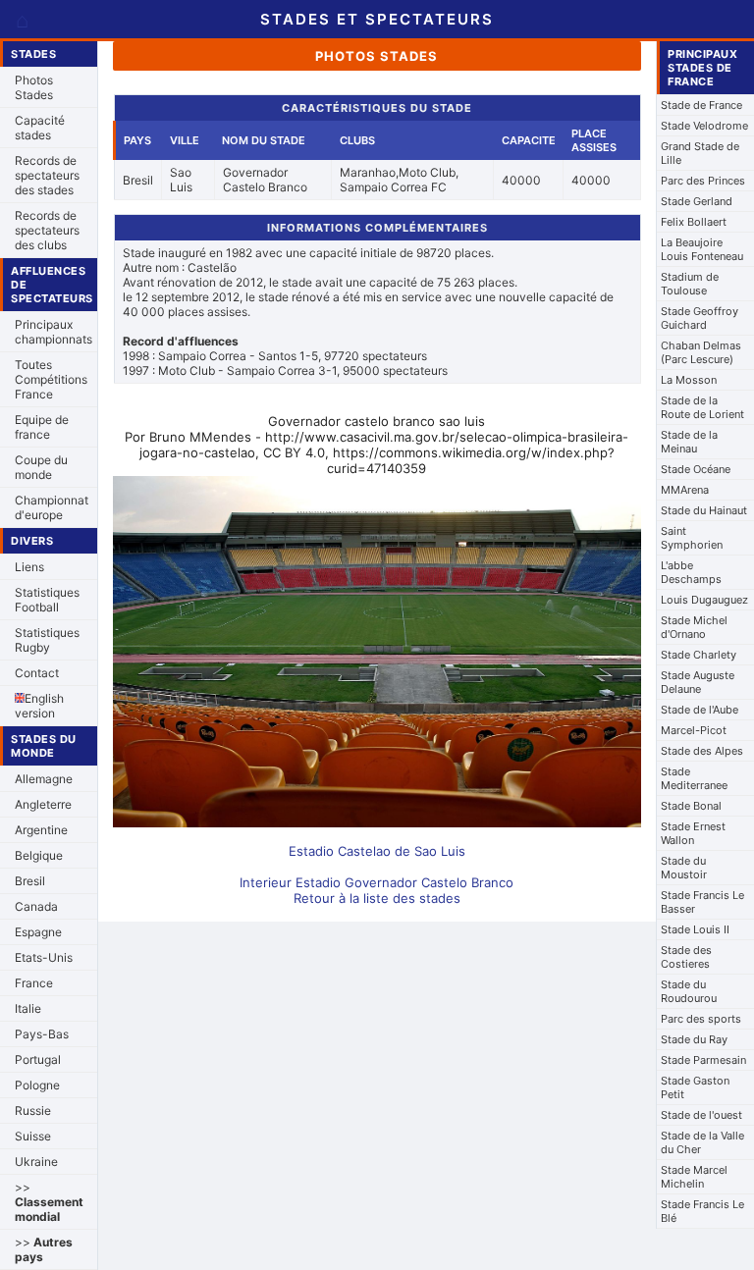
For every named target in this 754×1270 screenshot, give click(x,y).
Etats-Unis (44, 957)
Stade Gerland (696, 201)
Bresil (30, 880)
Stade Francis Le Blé (702, 1211)
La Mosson (689, 380)
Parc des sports (701, 1019)
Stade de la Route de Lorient (702, 407)
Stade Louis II (695, 929)
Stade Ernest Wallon (693, 833)
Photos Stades (34, 87)
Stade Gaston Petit (695, 1087)
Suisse (33, 1136)
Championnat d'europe (51, 507)
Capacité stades (40, 127)
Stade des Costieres (686, 957)
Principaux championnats (53, 331)
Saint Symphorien (692, 538)
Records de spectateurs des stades (47, 175)
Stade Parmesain (703, 1060)
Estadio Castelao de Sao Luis (377, 851)
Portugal (38, 1059)
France (34, 983)
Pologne (37, 1085)
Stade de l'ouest (701, 1115)
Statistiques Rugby (47, 640)
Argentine (41, 829)
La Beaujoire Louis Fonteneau (702, 249)
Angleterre (43, 804)
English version (39, 705)
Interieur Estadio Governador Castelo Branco (376, 882)
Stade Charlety (698, 654)
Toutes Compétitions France (51, 379)
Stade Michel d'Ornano (694, 627)
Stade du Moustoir (684, 867)
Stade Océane (695, 469)
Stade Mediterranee (694, 778)
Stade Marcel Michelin (694, 1177)
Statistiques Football (47, 599)
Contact (37, 672)
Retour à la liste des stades (377, 898)
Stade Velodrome (704, 125)
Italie (28, 1008)
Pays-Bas (42, 1034)
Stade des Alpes (702, 751)
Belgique (39, 855)
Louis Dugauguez (704, 600)
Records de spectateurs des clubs (47, 230)
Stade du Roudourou (689, 991)
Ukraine (36, 1161)
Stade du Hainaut (704, 510)
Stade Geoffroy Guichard (699, 318)
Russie (33, 1110)
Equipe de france (42, 427)
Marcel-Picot (694, 730)
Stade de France (701, 105)
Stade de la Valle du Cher (702, 1142)
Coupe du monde (41, 467)
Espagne (38, 932)
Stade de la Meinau (689, 441)
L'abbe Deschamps (691, 572)
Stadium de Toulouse (690, 283)
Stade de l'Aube (699, 709)
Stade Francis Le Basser (702, 902)
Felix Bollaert (694, 222)
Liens (29, 566)
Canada (36, 906)
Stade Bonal (691, 806)
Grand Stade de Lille (700, 153)
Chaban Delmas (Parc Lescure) (701, 352)
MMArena (685, 490)
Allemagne (44, 778)
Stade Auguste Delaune (697, 682)
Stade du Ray (694, 1039)
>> (49, 1202)
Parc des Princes (703, 180)
